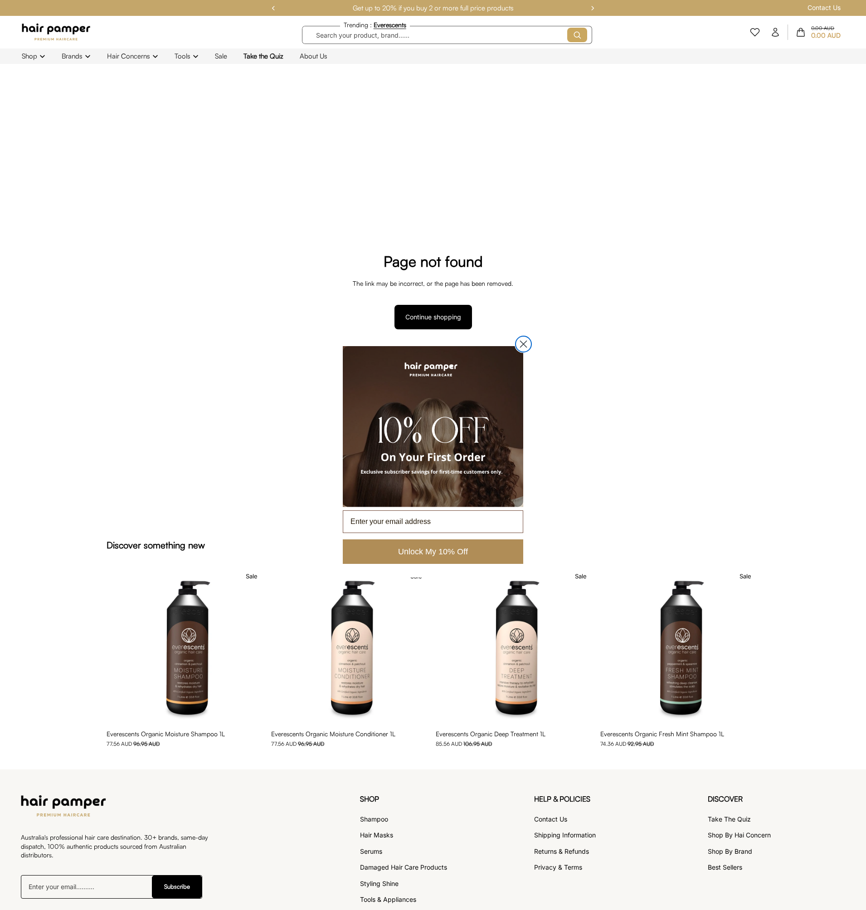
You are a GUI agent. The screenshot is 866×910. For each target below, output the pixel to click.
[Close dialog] (523, 344)
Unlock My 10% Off (433, 551)
